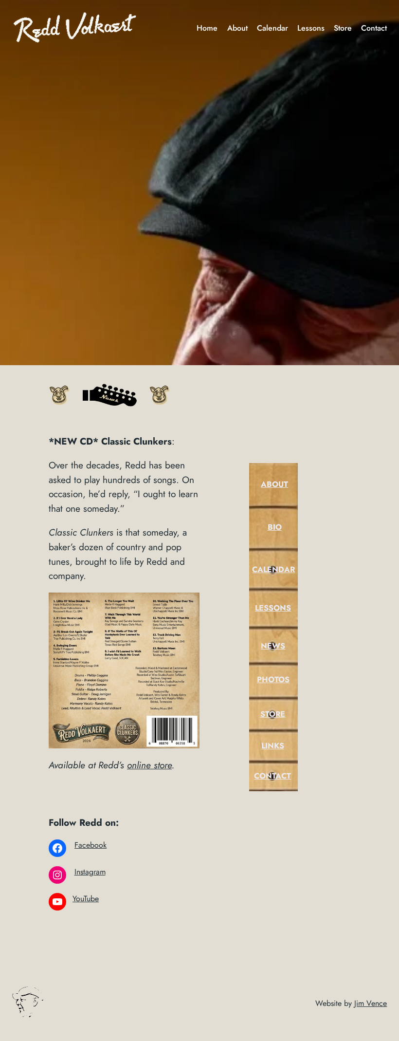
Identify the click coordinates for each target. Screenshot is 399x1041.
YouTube (86, 898)
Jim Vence (370, 1003)
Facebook (90, 845)
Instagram (90, 871)
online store (149, 765)
